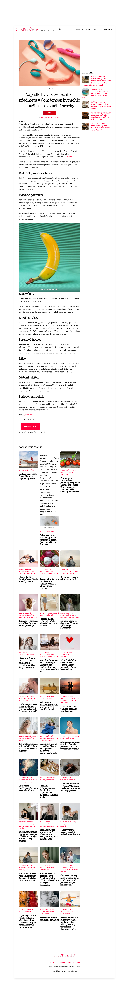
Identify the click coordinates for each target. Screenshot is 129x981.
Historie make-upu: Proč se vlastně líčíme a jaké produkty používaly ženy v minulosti (27, 663)
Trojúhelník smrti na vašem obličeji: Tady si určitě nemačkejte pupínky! (28, 747)
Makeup (29, 652)
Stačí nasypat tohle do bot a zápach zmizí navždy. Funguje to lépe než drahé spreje (101, 105)
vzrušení (57, 117)
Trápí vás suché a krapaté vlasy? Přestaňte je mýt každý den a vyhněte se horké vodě (49, 834)
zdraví (71, 472)
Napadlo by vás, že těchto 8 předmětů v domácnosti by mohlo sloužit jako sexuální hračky (49, 100)
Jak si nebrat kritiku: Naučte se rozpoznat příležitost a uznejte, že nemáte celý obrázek (28, 836)
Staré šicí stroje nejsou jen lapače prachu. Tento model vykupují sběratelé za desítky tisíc (101, 116)
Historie (22, 652)
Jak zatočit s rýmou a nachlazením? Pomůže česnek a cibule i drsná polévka (49, 583)
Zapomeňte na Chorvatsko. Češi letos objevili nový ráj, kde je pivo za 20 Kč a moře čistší (95, 94)
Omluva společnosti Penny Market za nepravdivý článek (28, 476)
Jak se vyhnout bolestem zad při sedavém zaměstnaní (70, 832)
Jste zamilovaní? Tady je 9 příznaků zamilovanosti (68, 708)
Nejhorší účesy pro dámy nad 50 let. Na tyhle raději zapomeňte (69, 624)
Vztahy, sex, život (67, 573)
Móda (21, 910)
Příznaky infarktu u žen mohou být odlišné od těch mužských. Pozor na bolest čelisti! (69, 665)
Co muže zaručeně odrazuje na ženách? (69, 578)
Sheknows (67, 157)
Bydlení (95, 29)
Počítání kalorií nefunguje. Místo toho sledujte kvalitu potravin (49, 622)
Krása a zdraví (25, 569)
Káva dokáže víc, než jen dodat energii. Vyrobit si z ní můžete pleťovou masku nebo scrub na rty (49, 666)
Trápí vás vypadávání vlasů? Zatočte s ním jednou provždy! (28, 623)
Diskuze (30, 419)
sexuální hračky (47, 117)
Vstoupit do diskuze (30, 426)
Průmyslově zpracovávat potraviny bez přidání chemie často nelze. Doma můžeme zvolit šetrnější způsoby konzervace (70, 485)
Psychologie (65, 698)
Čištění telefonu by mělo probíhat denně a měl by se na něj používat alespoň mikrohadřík (69, 880)
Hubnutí (43, 613)
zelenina (64, 474)
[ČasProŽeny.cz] (27, 31)
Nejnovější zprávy (26, 470)
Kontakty (76, 962)
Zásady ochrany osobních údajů (59, 962)
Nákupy (43, 910)
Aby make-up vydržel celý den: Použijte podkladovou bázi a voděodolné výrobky (70, 745)
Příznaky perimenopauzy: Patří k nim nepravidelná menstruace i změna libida (49, 791)
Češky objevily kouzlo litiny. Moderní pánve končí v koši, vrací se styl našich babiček (100, 127)
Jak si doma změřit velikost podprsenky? (49, 919)
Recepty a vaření (106, 29)
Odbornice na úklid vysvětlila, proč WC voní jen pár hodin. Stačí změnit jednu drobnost (48, 540)
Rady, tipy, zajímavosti (82, 29)
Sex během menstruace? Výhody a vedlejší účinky (28, 788)
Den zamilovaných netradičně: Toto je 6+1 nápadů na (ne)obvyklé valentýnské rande (48, 748)
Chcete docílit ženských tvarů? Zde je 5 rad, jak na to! (28, 579)
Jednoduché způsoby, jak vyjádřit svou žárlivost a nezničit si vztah (49, 705)
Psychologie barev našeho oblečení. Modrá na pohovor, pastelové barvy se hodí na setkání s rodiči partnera (27, 921)
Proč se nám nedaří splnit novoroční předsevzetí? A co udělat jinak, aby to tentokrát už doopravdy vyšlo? (69, 923)
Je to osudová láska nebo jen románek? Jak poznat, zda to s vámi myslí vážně (27, 877)
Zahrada (64, 472)
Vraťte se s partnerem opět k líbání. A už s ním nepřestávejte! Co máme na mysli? (28, 707)
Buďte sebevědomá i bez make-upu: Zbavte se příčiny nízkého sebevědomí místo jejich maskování (49, 879)
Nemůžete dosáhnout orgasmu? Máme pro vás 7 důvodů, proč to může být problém (70, 787)
